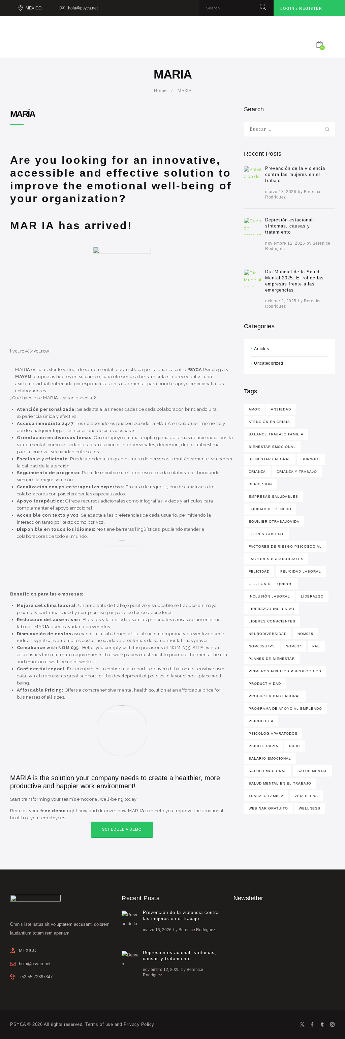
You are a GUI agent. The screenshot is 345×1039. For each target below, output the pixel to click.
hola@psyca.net (35, 963)
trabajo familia (266, 796)
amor (254, 409)
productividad (265, 683)
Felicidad (259, 571)
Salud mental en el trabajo (280, 783)
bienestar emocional (272, 447)
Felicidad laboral (300, 571)
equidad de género (270, 509)
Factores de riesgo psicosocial (285, 546)
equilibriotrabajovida (274, 521)
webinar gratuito (268, 808)
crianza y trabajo (297, 471)
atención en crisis (269, 422)
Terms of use (99, 1024)
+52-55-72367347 (36, 976)
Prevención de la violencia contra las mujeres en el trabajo (295, 174)
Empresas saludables (273, 496)
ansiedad (281, 409)
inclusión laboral (269, 596)
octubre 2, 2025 (280, 301)
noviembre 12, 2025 (285, 243)
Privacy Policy (139, 1024)
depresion (260, 484)
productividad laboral (275, 696)
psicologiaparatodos (273, 733)
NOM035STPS (262, 646)
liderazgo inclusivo (271, 609)
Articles (261, 348)
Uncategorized (268, 363)
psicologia (261, 721)
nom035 (305, 634)
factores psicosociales (276, 559)
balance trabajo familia (276, 434)
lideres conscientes (272, 621)
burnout (311, 459)
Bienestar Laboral (270, 459)
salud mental (312, 771)
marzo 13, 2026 (280, 191)
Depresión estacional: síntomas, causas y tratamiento (289, 226)
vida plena (306, 796)
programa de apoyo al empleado (285, 708)
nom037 (294, 646)
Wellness (309, 808)
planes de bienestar (272, 659)
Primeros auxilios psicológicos (285, 671)
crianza (257, 471)
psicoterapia (263, 746)
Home (160, 90)
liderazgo (312, 596)
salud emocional (268, 771)
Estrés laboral (266, 534)
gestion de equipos (271, 584)
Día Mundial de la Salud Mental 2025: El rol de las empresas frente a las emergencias (294, 281)
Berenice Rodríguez (197, 929)
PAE (316, 646)
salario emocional (270, 758)
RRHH (294, 746)
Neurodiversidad (268, 634)
